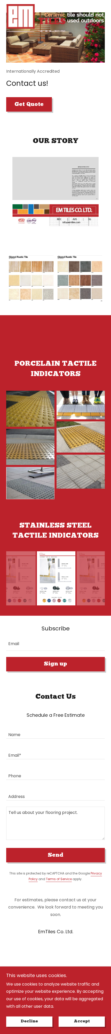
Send (55, 855)
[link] (36, 6)
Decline (29, 1022)
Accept (82, 1022)
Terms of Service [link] (59, 879)
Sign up (55, 664)
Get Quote (29, 104)
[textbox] (55, 643)
